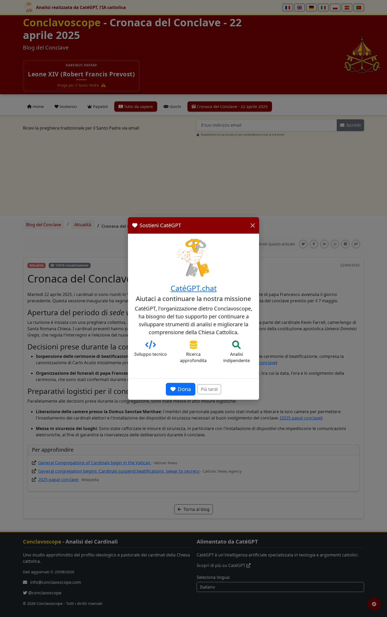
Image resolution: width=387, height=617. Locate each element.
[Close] (253, 225)
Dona (184, 389)
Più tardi (209, 389)
